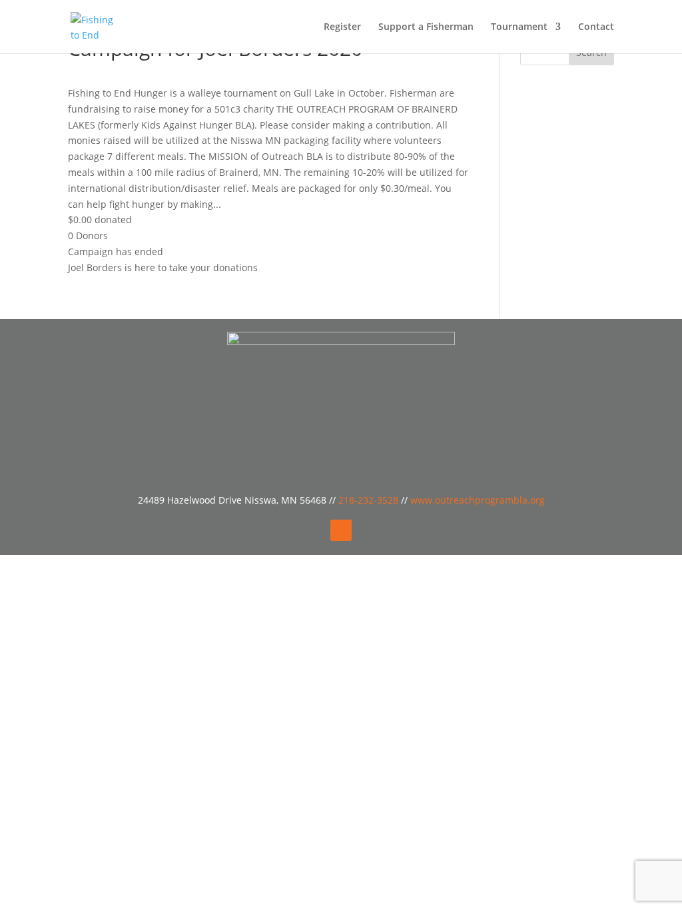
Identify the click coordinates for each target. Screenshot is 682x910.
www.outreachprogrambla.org (477, 500)
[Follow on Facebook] (341, 530)
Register (342, 27)
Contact (596, 27)
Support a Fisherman (426, 27)
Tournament (519, 27)
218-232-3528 (369, 500)
